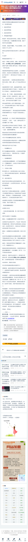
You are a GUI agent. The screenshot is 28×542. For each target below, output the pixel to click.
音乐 (14, 522)
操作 (6, 502)
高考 (21, 522)
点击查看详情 (10, 318)
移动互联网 (14, 512)
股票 (6, 517)
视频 (6, 519)
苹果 (21, 517)
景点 (6, 505)
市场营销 (5, 335)
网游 (6, 514)
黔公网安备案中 (14, 534)
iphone (6, 488)
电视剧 (21, 510)
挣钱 (21, 500)
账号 (14, 519)
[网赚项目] (14, 488)
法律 (21, 505)
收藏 (5, 339)
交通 (14, 490)
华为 (14, 493)
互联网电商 (6, 490)
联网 (21, 514)
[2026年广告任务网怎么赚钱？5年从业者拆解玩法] (6, 390)
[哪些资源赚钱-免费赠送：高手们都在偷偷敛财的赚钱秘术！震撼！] (6, 376)
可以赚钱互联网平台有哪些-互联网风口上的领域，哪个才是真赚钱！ (18, 366)
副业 (6, 493)
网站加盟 (14, 540)
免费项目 (6, 10)
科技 (6, 512)
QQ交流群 (6, 420)
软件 (6, 522)
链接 (11, 339)
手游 (6, 500)
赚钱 (21, 519)
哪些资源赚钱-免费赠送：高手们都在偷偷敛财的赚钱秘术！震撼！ (18, 373)
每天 (14, 505)
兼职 (21, 490)
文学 (14, 502)
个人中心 (19, 540)
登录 (22, 2)
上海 (21, 488)
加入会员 (8, 540)
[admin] (2, 11)
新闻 (21, 502)
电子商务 (21, 507)
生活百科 (14, 507)
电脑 (6, 510)
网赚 (14, 514)
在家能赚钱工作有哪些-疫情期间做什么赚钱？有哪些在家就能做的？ (18, 381)
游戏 (6, 507)
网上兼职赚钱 (21, 512)
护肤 (14, 500)
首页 (9, 15)
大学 (21, 493)
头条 (6, 495)
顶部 (25, 540)
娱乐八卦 (14, 495)
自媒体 (14, 517)
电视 (14, 510)
